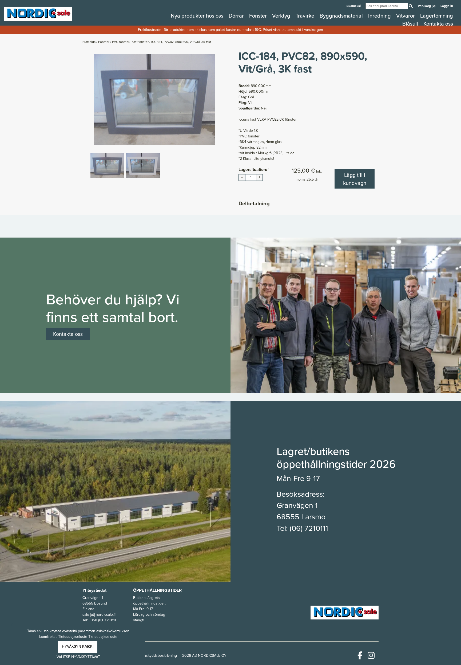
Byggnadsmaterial (342, 16)
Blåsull (410, 24)
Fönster (258, 16)
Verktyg (282, 16)
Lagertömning (436, 16)
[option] (154, 99)
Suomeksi (354, 5)
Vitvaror (406, 16)
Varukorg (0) (427, 5)
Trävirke (306, 16)
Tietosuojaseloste (102, 636)
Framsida (89, 41)
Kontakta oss (438, 24)
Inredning (380, 16)
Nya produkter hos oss (198, 16)
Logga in (446, 5)
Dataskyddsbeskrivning (157, 655)
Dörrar (237, 16)
